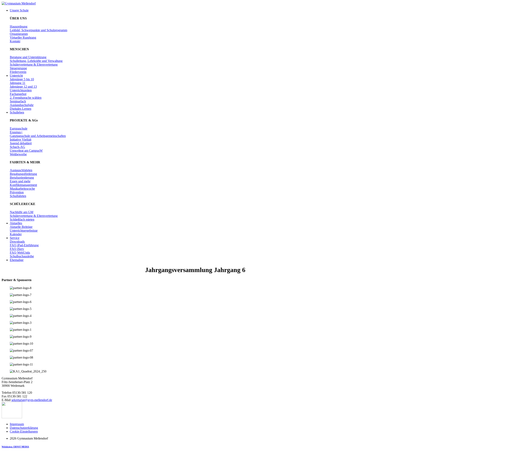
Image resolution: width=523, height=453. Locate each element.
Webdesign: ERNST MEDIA (15, 446)
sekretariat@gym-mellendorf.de (31, 400)
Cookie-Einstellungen (24, 431)
